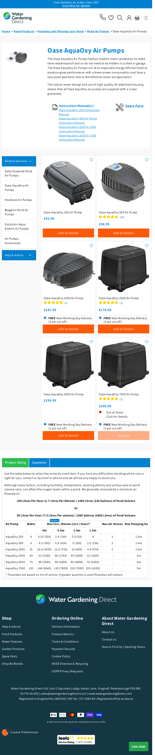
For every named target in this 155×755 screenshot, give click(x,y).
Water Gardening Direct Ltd (68, 722)
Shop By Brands (12, 664)
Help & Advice (11, 627)
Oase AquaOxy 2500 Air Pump (119, 298)
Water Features (12, 641)
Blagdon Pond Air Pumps (17, 212)
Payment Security (63, 649)
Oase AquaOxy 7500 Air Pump (119, 394)
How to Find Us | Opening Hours (123, 647)
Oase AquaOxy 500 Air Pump (118, 212)
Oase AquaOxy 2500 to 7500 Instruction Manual (77, 137)
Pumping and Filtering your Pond (60, 31)
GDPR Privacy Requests (67, 671)
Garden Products (13, 649)
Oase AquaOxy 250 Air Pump (63, 212)
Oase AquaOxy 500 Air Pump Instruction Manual (78, 120)
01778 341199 (29, 694)
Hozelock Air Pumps (18, 200)
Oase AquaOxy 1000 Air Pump (64, 298)
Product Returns (63, 634)
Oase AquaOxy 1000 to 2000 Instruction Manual (77, 129)
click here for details (76, 5)
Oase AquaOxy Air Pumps (130, 31)
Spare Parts (9, 656)
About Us (108, 632)
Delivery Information (66, 627)
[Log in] (129, 18)
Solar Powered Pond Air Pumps (18, 173)
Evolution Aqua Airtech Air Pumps (17, 226)
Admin (76, 729)
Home (6, 31)
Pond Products (24, 31)
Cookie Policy (61, 656)
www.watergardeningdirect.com (110, 694)
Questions (39, 462)
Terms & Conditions (65, 641)
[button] (146, 18)
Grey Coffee (99, 722)
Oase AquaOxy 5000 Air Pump (64, 394)
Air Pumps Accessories (13, 241)
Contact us (109, 639)
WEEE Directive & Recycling (70, 664)
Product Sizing (15, 462)
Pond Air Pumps (98, 31)
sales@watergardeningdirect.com (63, 694)
